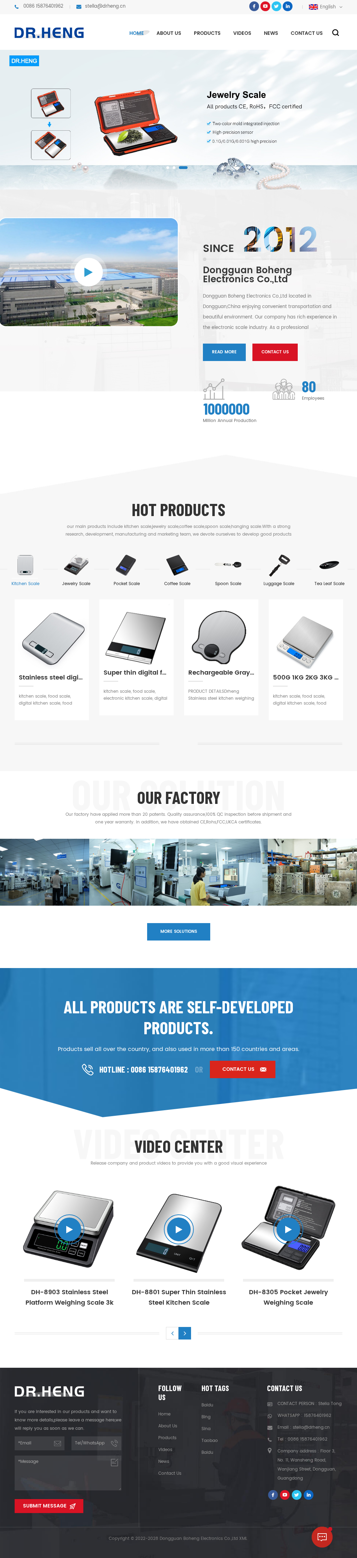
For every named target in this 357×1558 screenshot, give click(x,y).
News (271, 33)
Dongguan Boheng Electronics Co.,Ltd (247, 275)
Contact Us (275, 352)
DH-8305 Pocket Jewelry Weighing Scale (242, 1297)
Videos (242, 33)
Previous (172, 1333)
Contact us (307, 33)
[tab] (25, 569)
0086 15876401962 (43, 6)
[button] (170, 167)
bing (206, 1417)
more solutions (178, 931)
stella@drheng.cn (105, 6)
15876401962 (317, 1415)
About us (169, 33)
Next (184, 1333)
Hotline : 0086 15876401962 (143, 1069)
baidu (207, 1405)
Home (136, 33)
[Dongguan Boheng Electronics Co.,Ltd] (49, 32)
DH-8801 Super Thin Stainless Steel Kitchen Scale (132, 1297)
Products (207, 33)
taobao (210, 1440)
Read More (224, 352)
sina (206, 1429)
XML (243, 1538)
